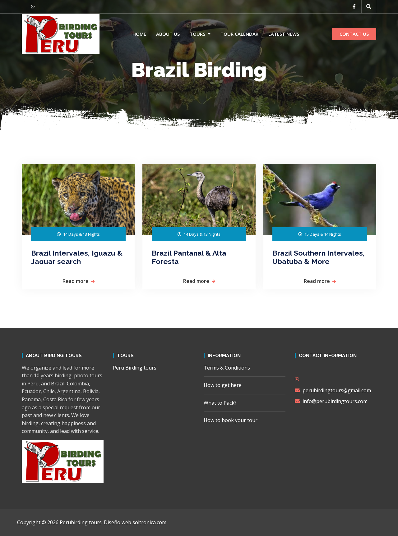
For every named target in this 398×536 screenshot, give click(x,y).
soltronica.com (149, 522)
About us (168, 34)
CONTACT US (354, 34)
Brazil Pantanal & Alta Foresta (190, 256)
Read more (75, 281)
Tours (197, 34)
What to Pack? (220, 402)
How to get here (223, 385)
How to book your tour (230, 420)
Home (139, 34)
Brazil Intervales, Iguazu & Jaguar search (77, 256)
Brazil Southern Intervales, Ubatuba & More (319, 256)
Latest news (283, 34)
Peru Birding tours (134, 367)
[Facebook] (354, 6)
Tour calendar (239, 34)
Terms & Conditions (227, 367)
